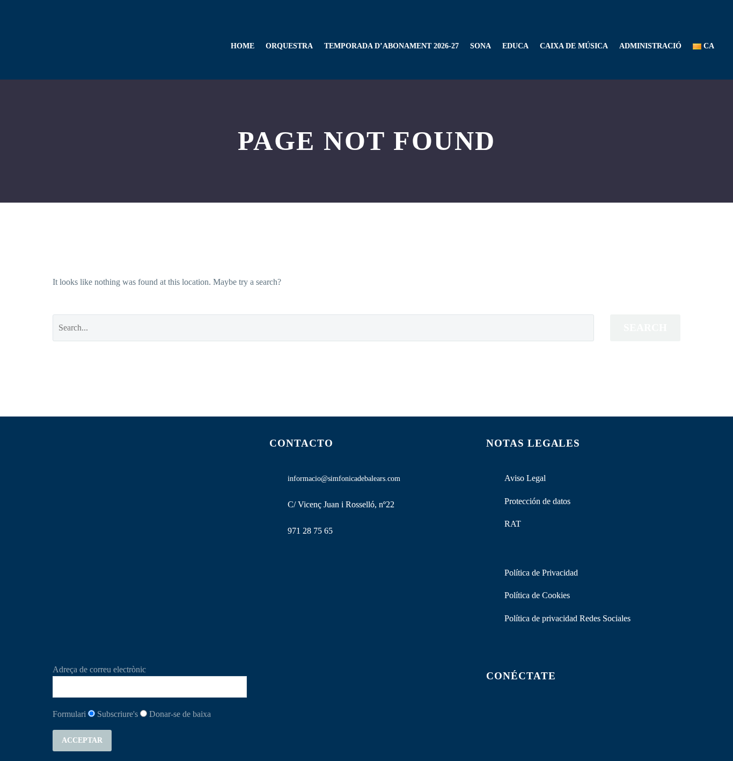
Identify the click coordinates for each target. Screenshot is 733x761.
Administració (650, 46)
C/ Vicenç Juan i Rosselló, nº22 (341, 504)
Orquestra (289, 46)
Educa (515, 46)
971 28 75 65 (310, 530)
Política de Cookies (537, 595)
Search (645, 327)
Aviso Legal (525, 478)
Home (242, 46)
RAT (512, 523)
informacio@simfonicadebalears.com (344, 479)
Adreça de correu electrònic (99, 669)
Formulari (69, 714)
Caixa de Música (574, 46)
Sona (480, 46)
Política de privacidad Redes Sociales (567, 618)
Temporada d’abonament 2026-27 (391, 46)
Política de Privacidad (541, 572)
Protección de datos (537, 501)
